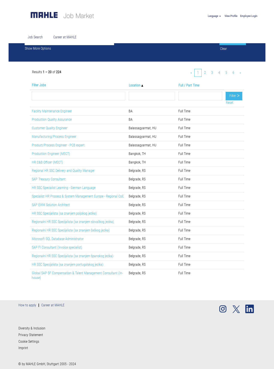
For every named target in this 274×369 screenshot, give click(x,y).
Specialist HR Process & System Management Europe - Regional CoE (78, 196)
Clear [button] (223, 49)
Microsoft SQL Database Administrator (58, 239)
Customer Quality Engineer (49, 128)
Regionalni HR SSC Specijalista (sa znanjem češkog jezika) (71, 230)
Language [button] (213, 16)
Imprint (23, 348)
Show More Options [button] (38, 48)
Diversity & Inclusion (31, 328)
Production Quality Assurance (52, 119)
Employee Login (248, 16)
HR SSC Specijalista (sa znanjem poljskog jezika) (64, 213)
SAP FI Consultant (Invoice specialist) (57, 247)
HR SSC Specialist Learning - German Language (63, 188)
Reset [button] (229, 103)
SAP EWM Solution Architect (51, 205)
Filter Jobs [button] (39, 85)
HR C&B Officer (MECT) (47, 162)
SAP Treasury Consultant (49, 179)
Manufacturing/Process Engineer (54, 137)
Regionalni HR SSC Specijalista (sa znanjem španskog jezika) (72, 256)
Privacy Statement (30, 335)
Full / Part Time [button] (189, 85)
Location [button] (135, 85)
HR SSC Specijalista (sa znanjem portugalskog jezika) (67, 264)
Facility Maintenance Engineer (52, 111)
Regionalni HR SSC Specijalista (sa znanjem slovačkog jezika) (73, 222)
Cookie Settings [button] (28, 342)
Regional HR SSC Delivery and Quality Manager (63, 171)
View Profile (231, 16)
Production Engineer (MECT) (51, 154)
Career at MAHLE (64, 37)
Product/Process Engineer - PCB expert (58, 145)
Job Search (35, 37)
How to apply (27, 305)
